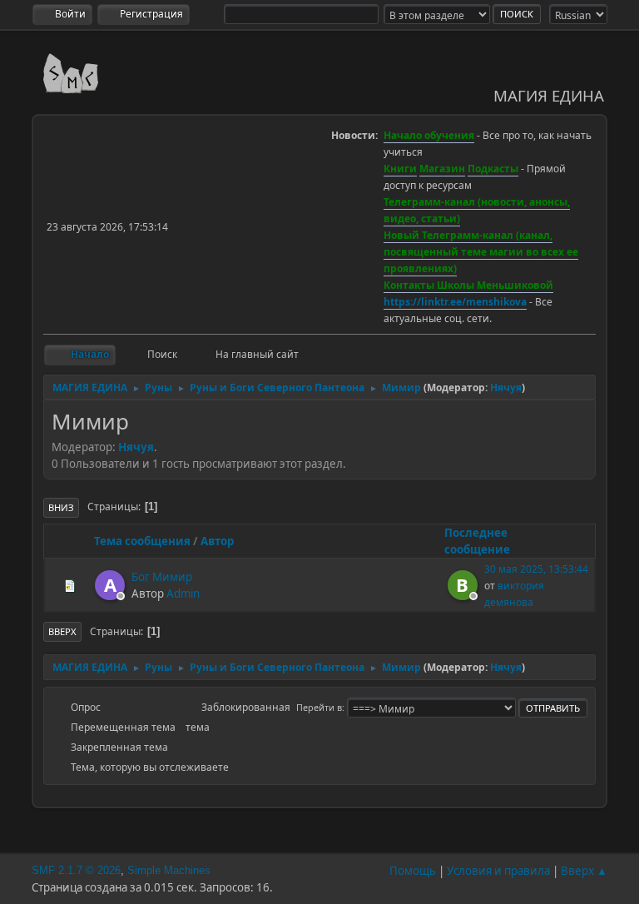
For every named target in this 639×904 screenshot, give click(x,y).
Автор (217, 541)
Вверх (62, 631)
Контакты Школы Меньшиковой (468, 285)
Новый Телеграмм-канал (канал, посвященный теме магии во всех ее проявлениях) (481, 252)
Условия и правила (498, 870)
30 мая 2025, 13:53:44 (536, 569)
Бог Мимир (161, 576)
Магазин (442, 168)
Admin (183, 593)
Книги (400, 168)
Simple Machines (169, 870)
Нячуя (506, 387)
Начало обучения (429, 135)
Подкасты (493, 168)
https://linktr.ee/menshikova (455, 302)
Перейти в (319, 707)
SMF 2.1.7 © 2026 (76, 870)
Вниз (61, 507)
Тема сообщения (142, 541)
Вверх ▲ (584, 870)
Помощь (412, 870)
